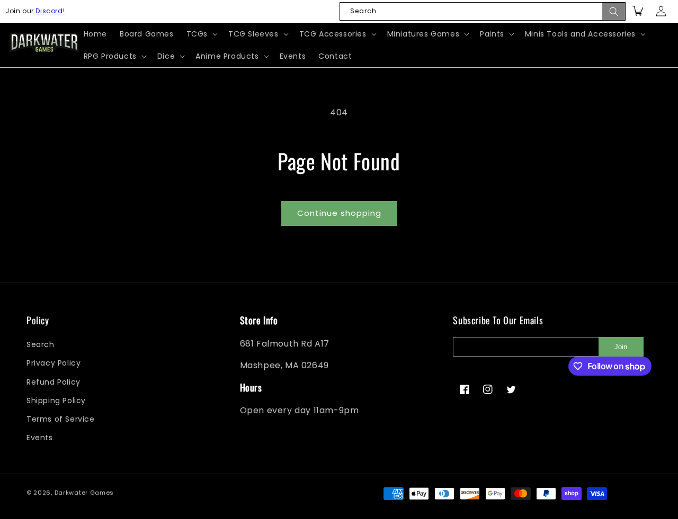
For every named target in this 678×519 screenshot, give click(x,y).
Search (40, 344)
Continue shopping (339, 212)
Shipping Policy (56, 400)
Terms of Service (60, 419)
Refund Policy (53, 382)
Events (39, 437)
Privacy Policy (53, 363)
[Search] (614, 11)
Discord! (50, 10)
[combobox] (483, 11)
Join (620, 347)
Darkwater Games (84, 492)
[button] (201, 34)
